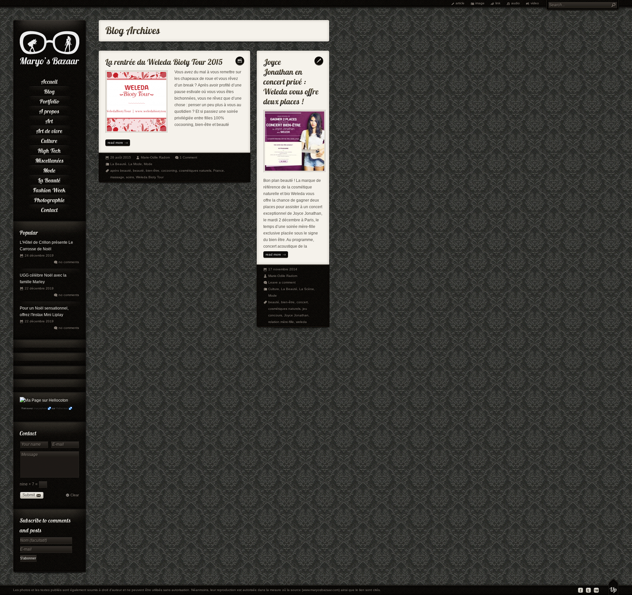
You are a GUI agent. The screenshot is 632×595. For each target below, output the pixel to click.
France (218, 170)
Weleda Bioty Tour (150, 177)
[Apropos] (49, 110)
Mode (148, 164)
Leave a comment (282, 282)
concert (302, 302)
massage (117, 177)
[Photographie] (49, 199)
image (480, 3)
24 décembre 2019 (39, 255)
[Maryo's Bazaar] (49, 65)
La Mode (135, 164)
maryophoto (40, 408)
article (460, 3)
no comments (69, 262)
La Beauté (118, 164)
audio (515, 3)
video (535, 3)
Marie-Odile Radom (155, 157)
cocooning (169, 170)
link (497, 3)
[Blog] (49, 90)
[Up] (613, 587)
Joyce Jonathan (296, 315)
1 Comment (188, 157)
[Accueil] (49, 81)
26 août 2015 (120, 157)
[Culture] (49, 140)
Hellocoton (62, 408)
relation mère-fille (281, 322)
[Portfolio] (49, 100)
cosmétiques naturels (195, 170)
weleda (301, 322)
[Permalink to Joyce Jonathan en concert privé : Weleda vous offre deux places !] (291, 80)
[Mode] (49, 169)
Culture (273, 289)
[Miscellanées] (49, 159)
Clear (74, 495)
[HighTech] (49, 150)
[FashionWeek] (49, 189)
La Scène (306, 289)
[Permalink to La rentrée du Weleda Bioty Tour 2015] (164, 60)
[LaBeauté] (49, 179)
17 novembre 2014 (282, 269)
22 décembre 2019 (39, 288)
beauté (138, 170)
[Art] (49, 120)
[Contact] (49, 209)
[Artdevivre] (49, 130)
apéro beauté (120, 170)
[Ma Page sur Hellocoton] (44, 400)
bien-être (152, 170)
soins (130, 177)
